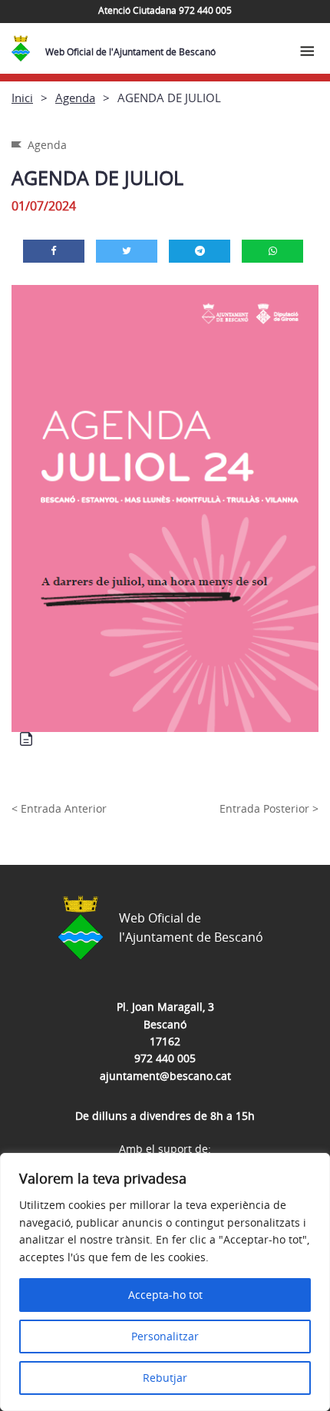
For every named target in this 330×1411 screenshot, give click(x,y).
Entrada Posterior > (268, 808)
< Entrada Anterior (59, 808)
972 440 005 (165, 1058)
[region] (165, 1282)
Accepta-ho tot (165, 1294)
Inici (22, 97)
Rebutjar (165, 1377)
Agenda (75, 97)
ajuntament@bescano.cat (165, 1075)
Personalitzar (165, 1336)
